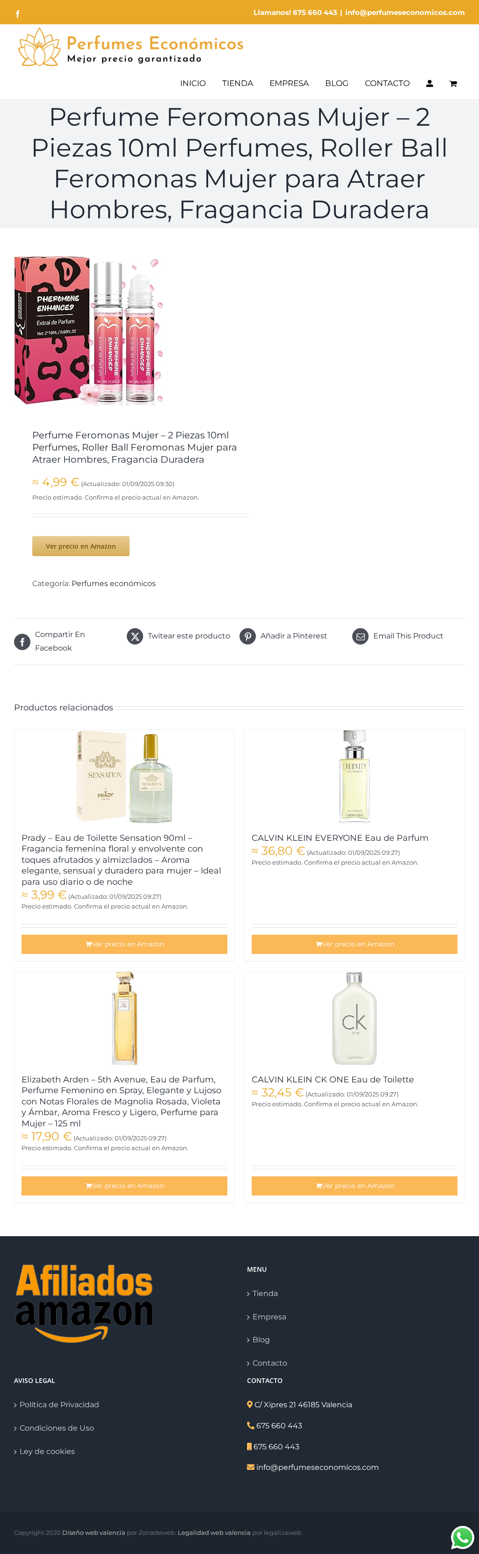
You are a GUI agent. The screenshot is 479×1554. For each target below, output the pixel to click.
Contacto (270, 1363)
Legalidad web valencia (214, 1532)
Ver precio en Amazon (81, 546)
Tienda (265, 1293)
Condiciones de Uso (57, 1428)
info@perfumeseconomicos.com (405, 12)
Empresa (269, 1316)
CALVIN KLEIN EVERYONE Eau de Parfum (340, 838)
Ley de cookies (47, 1451)
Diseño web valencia (93, 1532)
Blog (261, 1339)
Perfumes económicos (114, 583)
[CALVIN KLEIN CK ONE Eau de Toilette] (354, 1018)
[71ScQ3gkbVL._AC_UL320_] (122, 331)
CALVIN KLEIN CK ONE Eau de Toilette (333, 1079)
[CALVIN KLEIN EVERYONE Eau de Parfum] (354, 777)
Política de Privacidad (59, 1404)
